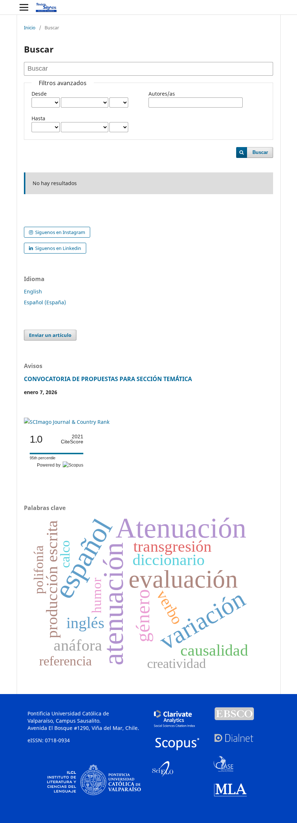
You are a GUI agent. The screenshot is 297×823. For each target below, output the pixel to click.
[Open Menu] (24, 7)
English (33, 291)
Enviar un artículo (50, 335)
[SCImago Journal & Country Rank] (66, 421)
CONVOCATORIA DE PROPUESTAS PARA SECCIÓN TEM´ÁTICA (108, 379)
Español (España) (45, 302)
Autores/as (161, 93)
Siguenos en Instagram (59, 232)
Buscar (260, 152)
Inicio (29, 27)
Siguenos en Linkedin (57, 248)
